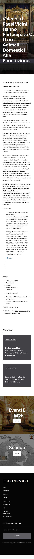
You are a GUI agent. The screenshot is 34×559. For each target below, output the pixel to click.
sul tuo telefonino (12, 287)
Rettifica (9, 290)
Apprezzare (10, 283)
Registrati (14, 293)
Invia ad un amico (12, 280)
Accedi (8, 293)
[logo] (16, 480)
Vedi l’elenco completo (10, 307)
